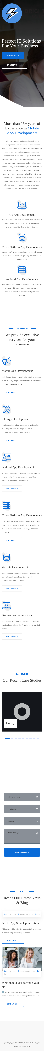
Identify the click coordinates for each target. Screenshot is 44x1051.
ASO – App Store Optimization (20, 923)
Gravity (10, 723)
